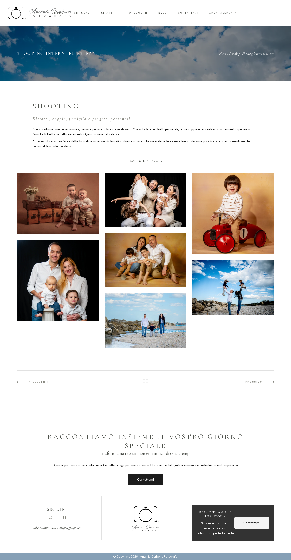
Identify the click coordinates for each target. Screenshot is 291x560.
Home (222, 53)
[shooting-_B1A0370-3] (58, 203)
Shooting (234, 53)
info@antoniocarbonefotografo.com (57, 527)
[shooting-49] (145, 260)
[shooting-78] (145, 200)
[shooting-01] (145, 320)
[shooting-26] (58, 280)
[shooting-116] (233, 287)
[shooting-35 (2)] (233, 213)
